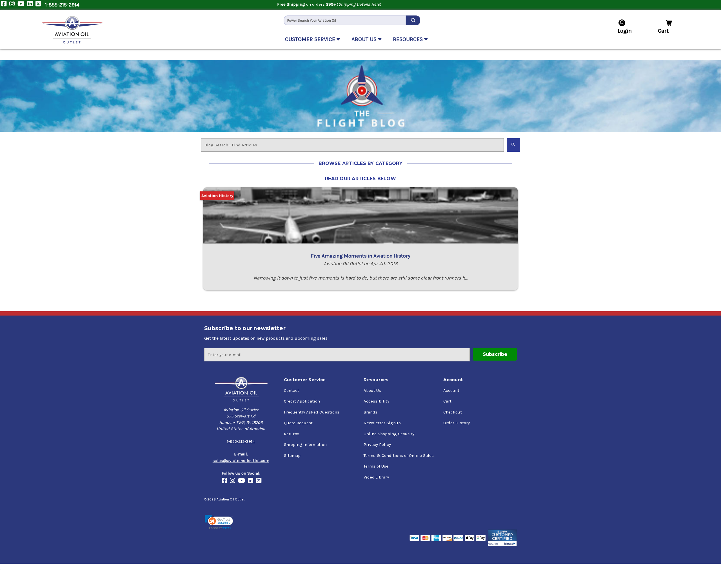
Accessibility (376, 401)
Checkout (452, 412)
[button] (219, 522)
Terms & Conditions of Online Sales (399, 455)
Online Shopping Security (389, 433)
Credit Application (302, 401)
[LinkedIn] (31, 5)
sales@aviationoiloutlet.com (241, 460)
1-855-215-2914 (62, 5)
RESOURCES (408, 39)
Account (451, 390)
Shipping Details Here (359, 4)
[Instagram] (13, 5)
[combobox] (345, 20)
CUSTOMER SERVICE (311, 39)
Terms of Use (376, 466)
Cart (447, 401)
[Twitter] (39, 5)
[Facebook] (5, 5)
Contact (291, 390)
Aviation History (217, 195)
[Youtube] (22, 5)
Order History (456, 422)
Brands (370, 412)
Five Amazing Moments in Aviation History (360, 256)
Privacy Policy (377, 444)
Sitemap (292, 455)
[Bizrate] (502, 537)
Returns (291, 433)
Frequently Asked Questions (311, 412)
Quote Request (298, 422)
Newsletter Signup (382, 422)
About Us (372, 390)
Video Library (376, 477)
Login (625, 31)
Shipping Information (305, 444)
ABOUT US (364, 39)
